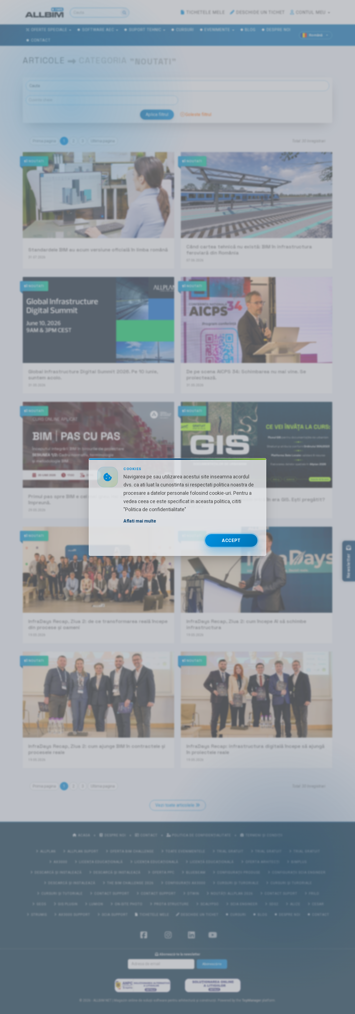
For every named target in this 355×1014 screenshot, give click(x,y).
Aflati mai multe (139, 521)
